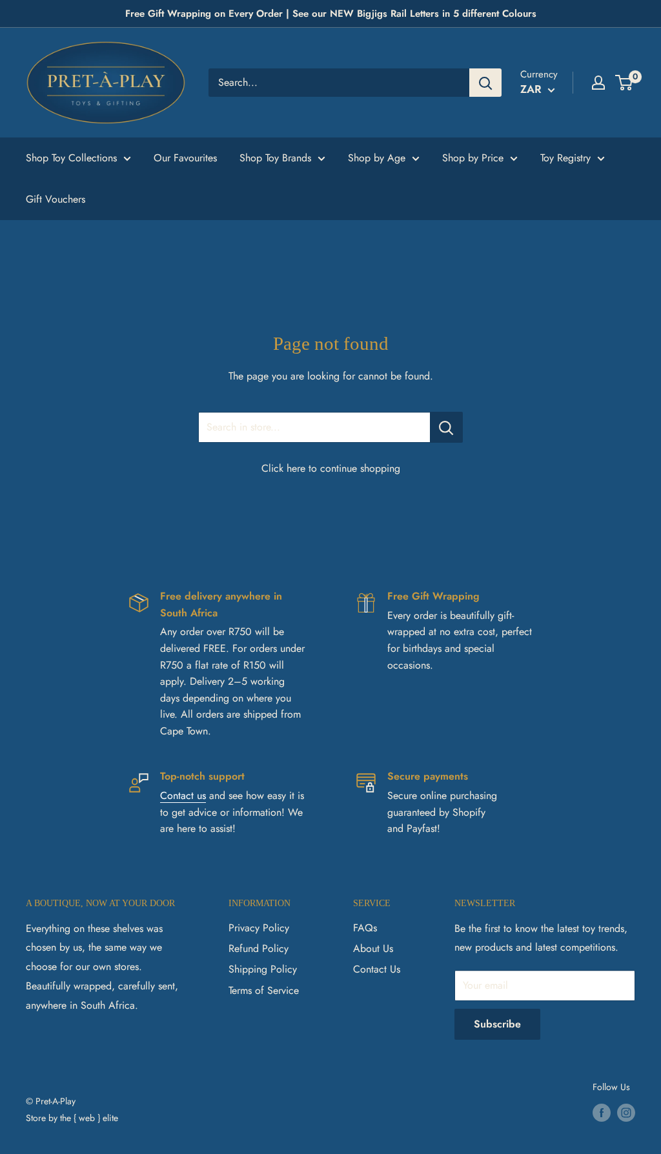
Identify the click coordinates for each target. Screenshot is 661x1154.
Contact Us (376, 969)
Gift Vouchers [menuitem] (55, 199)
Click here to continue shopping (330, 468)
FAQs (365, 927)
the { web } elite (89, 1117)
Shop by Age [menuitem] (376, 157)
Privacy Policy (259, 927)
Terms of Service (264, 990)
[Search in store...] (446, 427)
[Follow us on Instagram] (626, 1112)
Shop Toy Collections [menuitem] (71, 157)
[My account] (598, 83)
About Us (373, 948)
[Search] (485, 82)
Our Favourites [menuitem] (185, 157)
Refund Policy (259, 948)
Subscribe (497, 1024)
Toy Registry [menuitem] (565, 157)
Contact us (183, 795)
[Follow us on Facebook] (602, 1112)
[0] (624, 82)
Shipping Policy (263, 969)
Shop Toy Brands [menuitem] (275, 157)
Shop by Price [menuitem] (472, 157)
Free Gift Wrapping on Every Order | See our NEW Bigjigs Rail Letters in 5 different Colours (330, 13)
